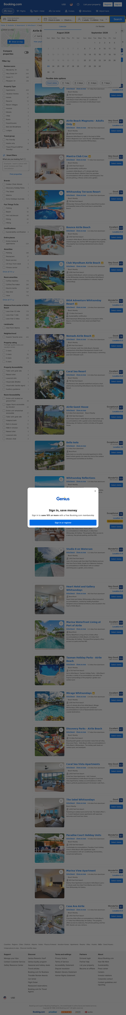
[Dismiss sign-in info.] (95, 491)
